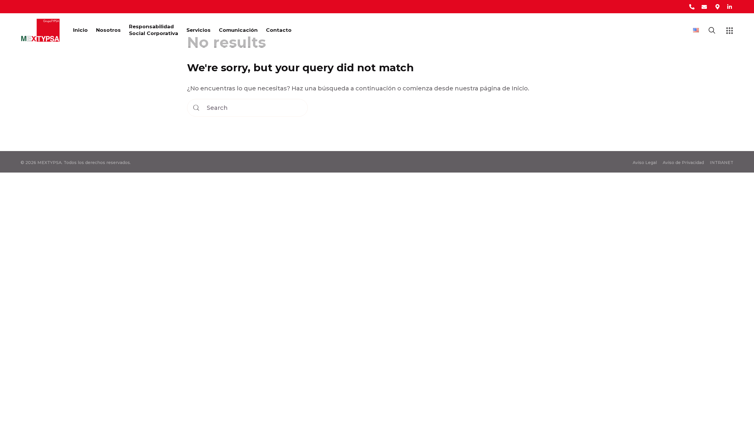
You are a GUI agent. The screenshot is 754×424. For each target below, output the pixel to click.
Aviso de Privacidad (683, 162)
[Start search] (196, 108)
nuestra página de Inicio (491, 88)
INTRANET (721, 162)
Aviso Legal (645, 162)
